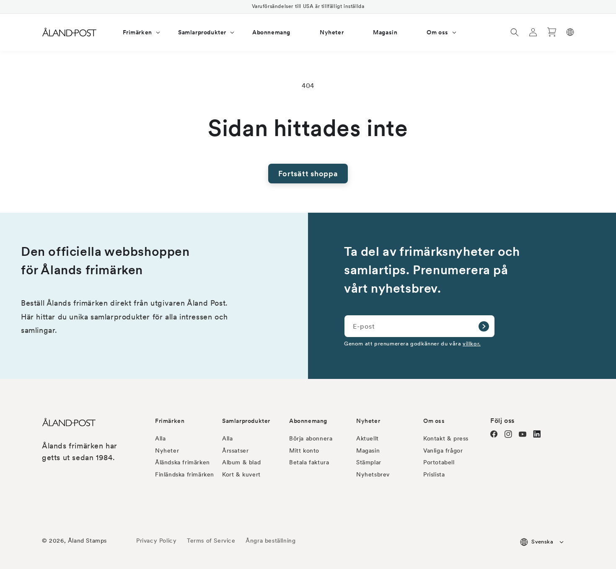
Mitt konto (304, 450)
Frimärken (169, 420)
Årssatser (235, 450)
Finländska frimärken (184, 474)
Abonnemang (308, 420)
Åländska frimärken (182, 462)
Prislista (434, 474)
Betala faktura (309, 462)
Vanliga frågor (443, 450)
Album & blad (241, 462)
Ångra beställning (270, 540)
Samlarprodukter (246, 420)
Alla (160, 438)
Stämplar (368, 462)
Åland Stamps (87, 540)
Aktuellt (367, 438)
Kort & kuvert (241, 474)
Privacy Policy (156, 540)
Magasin (368, 450)
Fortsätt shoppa (308, 173)
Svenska (542, 541)
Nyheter (167, 450)
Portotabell (439, 462)
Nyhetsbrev (373, 474)
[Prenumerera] (483, 326)
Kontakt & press (445, 438)
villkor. (472, 343)
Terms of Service (211, 540)
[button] (135, 32)
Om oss (434, 420)
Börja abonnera (310, 438)
